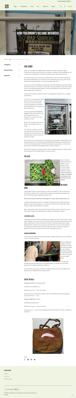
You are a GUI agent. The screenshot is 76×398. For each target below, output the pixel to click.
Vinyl (31, 6)
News (53, 6)
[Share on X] (25, 359)
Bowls (41, 149)
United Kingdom (64, 1)
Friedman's (61, 79)
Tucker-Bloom (12, 393)
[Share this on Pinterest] (31, 359)
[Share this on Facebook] (28, 359)
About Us (45, 6)
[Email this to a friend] (34, 359)
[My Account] (65, 6)
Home (5, 59)
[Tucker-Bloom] (6, 6)
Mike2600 (48, 140)
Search (6, 373)
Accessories (23, 6)
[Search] (61, 6)
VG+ (38, 6)
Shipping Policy (8, 379)
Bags (15, 6)
